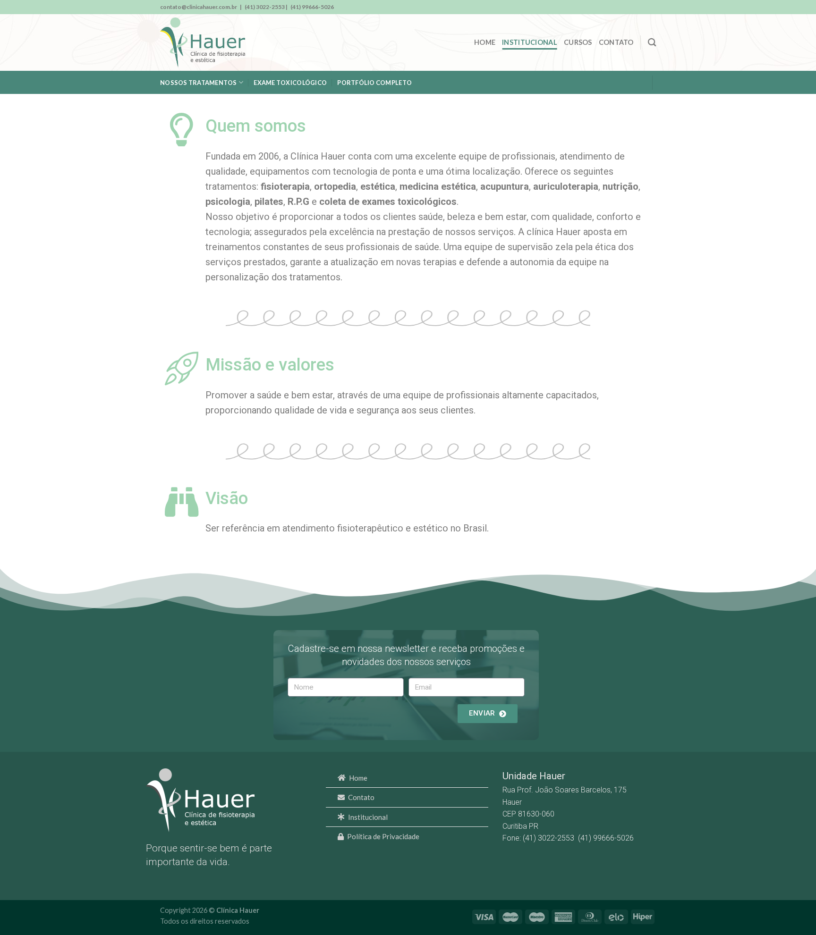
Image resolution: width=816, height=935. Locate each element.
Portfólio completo (374, 82)
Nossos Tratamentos (198, 82)
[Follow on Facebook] (633, 7)
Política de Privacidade (383, 836)
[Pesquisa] (652, 42)
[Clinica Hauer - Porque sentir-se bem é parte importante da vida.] (202, 42)
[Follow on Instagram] (648, 7)
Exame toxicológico (290, 82)
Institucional (529, 42)
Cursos (578, 42)
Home (484, 42)
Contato (616, 42)
